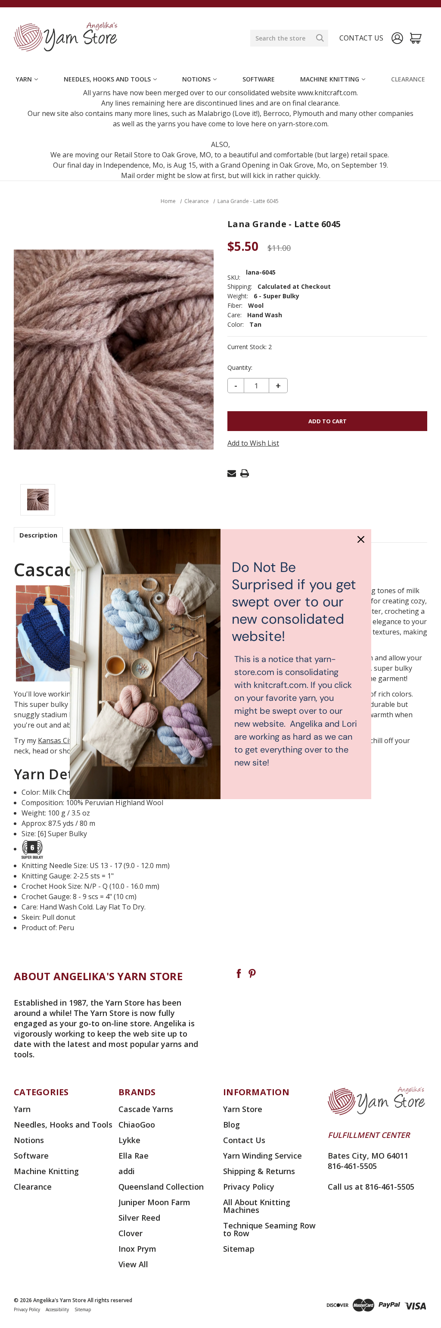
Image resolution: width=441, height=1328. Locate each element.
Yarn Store (242, 1109)
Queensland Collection (161, 1186)
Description (38, 535)
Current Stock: (249, 347)
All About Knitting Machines (256, 1206)
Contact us (361, 38)
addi (126, 1171)
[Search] (320, 38)
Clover (130, 1233)
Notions (196, 79)
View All (133, 1264)
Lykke (129, 1140)
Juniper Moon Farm (154, 1202)
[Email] (231, 473)
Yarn (24, 79)
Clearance (408, 79)
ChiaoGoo (136, 1124)
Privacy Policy (248, 1186)
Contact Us (244, 1140)
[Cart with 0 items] (416, 38)
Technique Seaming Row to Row (269, 1229)
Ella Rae (133, 1155)
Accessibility (57, 1309)
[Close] (361, 539)
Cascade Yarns (145, 1109)
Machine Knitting (329, 79)
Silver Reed (139, 1217)
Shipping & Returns (259, 1171)
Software (258, 79)
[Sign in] (397, 38)
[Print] (244, 473)
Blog (231, 1124)
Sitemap (239, 1249)
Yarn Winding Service (262, 1155)
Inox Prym (137, 1249)
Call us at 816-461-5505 (371, 1186)
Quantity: (239, 367)
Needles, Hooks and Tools (107, 79)
